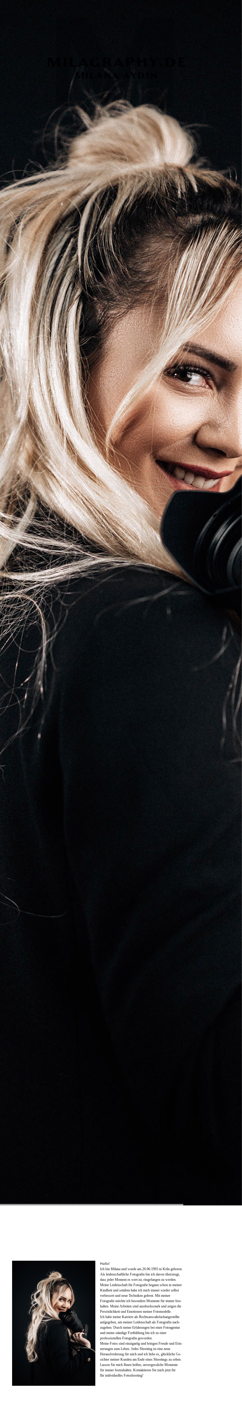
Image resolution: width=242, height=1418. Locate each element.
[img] (121, 602)
